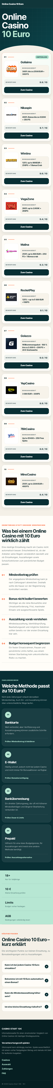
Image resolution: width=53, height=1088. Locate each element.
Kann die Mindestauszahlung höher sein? (22, 995)
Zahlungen (7, 1068)
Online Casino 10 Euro (12, 4)
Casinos (6, 1060)
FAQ (4, 1073)
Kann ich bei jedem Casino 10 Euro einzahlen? (22, 966)
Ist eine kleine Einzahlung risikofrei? (23, 1006)
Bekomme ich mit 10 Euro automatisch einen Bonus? (24, 980)
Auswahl (6, 1064)
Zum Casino (26, 90)
